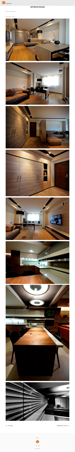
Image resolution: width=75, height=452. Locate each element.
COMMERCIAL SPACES (62, 425)
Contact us (70, 1)
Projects (58, 1)
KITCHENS (10, 425)
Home (54, 1)
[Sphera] (6, 4)
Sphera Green (64, 1)
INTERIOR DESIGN (37, 7)
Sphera (37, 448)
